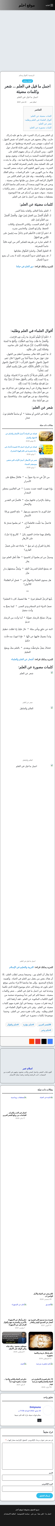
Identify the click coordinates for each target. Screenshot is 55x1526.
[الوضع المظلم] (38, 6)
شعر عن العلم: (45, 123)
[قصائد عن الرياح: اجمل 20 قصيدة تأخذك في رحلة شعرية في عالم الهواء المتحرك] (46, 449)
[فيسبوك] (50, 1041)
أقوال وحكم (23, 75)
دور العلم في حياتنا (25, 266)
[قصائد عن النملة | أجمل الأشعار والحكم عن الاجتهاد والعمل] (46, 436)
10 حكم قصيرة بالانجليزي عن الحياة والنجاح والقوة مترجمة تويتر (42, 1381)
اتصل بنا (48, 1514)
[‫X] (44, 1041)
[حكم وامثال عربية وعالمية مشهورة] (41, 1341)
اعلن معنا (41, 1514)
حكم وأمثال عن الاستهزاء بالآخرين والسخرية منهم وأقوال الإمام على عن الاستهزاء (15, 1322)
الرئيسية (32, 75)
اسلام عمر (33, 102)
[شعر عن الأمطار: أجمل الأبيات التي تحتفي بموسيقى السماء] (46, 463)
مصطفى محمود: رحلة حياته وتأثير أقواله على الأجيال (16, 1347)
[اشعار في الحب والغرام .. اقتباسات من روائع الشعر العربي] (14, 1103)
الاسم (51, 1473)
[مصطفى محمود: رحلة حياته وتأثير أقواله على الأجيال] (14, 1338)
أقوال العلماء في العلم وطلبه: (38, 119)
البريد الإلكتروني (47, 1484)
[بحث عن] (42, 6)
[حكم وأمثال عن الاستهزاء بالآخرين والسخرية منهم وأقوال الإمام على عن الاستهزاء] (14, 1310)
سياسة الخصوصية (23, 1514)
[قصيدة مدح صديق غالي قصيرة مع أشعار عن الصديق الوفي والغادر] (41, 1310)
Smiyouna (35, 1407)
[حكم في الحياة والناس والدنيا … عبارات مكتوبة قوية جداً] (14, 1369)
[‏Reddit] (31, 1041)
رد (39, 1420)
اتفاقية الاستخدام (10, 1514)
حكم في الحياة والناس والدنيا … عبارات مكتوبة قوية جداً (15, 1380)
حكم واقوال (12, 1024)
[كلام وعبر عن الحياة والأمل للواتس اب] (41, 1193)
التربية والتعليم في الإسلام (21, 967)
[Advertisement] (27, 41)
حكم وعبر (45, 1030)
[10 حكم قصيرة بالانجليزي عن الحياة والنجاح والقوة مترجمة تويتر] (41, 1369)
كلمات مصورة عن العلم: (40, 127)
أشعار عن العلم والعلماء (22, 659)
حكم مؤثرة (27, 1024)
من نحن (33, 1514)
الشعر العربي (44, 1024)
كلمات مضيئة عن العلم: (41, 116)
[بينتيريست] (37, 1041)
